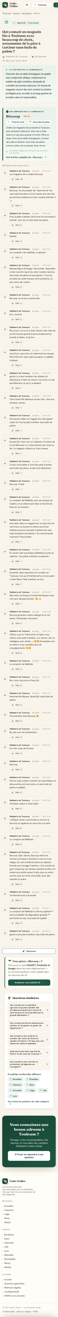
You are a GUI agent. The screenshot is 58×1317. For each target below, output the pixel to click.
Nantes (6, 1267)
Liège (31, 1090)
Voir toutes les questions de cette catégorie (28, 1101)
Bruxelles (34, 1079)
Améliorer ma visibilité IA (27, 982)
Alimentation (27, 13)
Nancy (6, 1263)
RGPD (35, 1311)
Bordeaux (17, 1079)
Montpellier (9, 1259)
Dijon (31, 1085)
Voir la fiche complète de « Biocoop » (24, 157)
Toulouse (16, 13)
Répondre (31, 951)
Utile (18, 179)
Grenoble (17, 1090)
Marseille (7, 1255)
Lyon (15, 1096)
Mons (6, 1218)
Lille (45, 1090)
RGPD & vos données (13, 1295)
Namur (6, 1222)
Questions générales (13, 1283)
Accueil (7, 13)
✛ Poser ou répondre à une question (29, 1156)
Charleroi (17, 1085)
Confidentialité (10, 1291)
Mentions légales (11, 1287)
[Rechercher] (27, 5)
